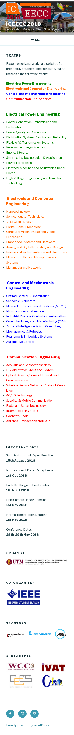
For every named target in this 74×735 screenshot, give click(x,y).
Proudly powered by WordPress (27, 725)
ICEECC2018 (23, 24)
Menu (39, 40)
